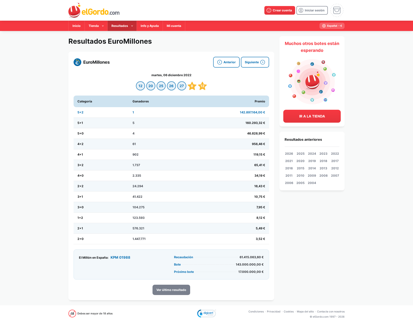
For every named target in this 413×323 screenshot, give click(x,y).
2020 (300, 161)
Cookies (289, 311)
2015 (300, 168)
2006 (289, 183)
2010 (300, 175)
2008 (323, 175)
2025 (301, 153)
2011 (289, 175)
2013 (323, 168)
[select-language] (332, 26)
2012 (335, 168)
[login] (312, 10)
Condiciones (256, 311)
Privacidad (273, 311)
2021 (289, 161)
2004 (312, 183)
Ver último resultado (171, 290)
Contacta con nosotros (331, 311)
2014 (312, 168)
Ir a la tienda (312, 116)
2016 (289, 168)
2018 (323, 161)
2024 (312, 153)
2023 (323, 153)
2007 (335, 175)
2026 (289, 153)
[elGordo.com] (93, 10)
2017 (335, 161)
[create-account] (279, 10)
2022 (335, 153)
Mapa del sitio (305, 311)
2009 (312, 175)
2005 (300, 183)
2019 (312, 161)
